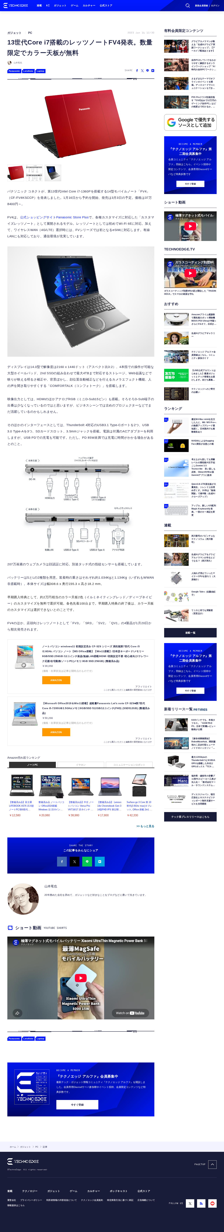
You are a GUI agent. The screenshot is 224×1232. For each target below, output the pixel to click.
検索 (188, 5)
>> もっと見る (145, 826)
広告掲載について (146, 1200)
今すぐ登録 (77, 1104)
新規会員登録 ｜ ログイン (207, 5)
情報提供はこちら (16, 1205)
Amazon (56, 680)
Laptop (40, 71)
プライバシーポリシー (31, 1200)
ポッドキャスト (119, 1191)
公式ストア (106, 5)
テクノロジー (29, 1191)
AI (48, 5)
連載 (39, 5)
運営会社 (11, 1200)
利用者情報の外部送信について (61, 1200)
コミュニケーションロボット (129, 764)
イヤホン (81, 764)
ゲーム (75, 5)
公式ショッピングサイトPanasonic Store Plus (54, 217)
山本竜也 (18, 63)
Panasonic (14, 71)
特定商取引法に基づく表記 (120, 1200)
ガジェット (60, 5)
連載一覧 (190, 632)
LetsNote (28, 71)
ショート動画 (28, 927)
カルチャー (89, 5)
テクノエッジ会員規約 (92, 1200)
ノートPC (32, 764)
